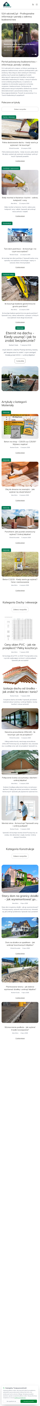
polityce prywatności (20, 1397)
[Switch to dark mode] (33, 4)
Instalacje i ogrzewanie (11, 168)
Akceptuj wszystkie (28, 1401)
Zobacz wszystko (20, 109)
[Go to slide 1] (32, 54)
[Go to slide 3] (35, 54)
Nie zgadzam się (11, 1401)
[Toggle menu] (37, 4)
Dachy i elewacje (9, 117)
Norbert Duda (14, 254)
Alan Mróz (7, 50)
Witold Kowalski (14, 148)
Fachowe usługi (10, 40)
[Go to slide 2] (34, 54)
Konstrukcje (7, 223)
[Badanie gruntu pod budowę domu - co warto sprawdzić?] (20, 40)
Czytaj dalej (20, 361)
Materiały (20, 328)
